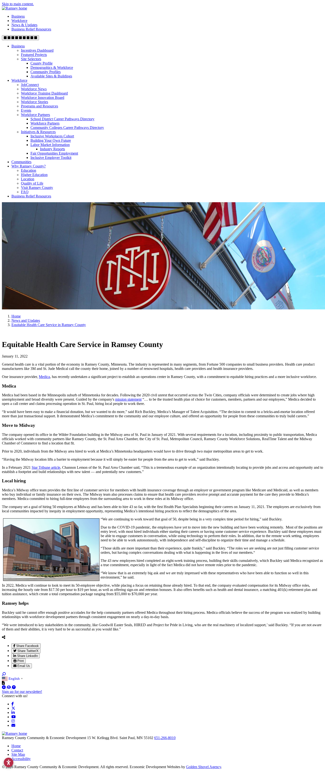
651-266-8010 (165, 738)
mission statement (128, 399)
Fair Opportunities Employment (54, 153)
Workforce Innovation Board (42, 98)
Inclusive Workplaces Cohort (52, 136)
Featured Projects (34, 55)
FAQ (25, 192)
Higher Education (34, 175)
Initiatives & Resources (38, 132)
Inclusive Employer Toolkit (50, 158)
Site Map (18, 754)
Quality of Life (32, 183)
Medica (44, 377)
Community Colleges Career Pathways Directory (67, 128)
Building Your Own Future (50, 140)
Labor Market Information (50, 145)
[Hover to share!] (3, 637)
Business (18, 16)
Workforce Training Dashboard (44, 93)
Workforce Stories (34, 102)
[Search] (4, 674)
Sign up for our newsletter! (22, 692)
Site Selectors (31, 59)
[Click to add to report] (4, 687)
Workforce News (34, 89)
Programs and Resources (39, 106)
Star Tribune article (46, 467)
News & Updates (24, 25)
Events (26, 110)
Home (16, 746)
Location (27, 179)
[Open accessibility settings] (8, 762)
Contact (17, 750)
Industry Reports (52, 149)
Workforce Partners (35, 115)
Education (28, 170)
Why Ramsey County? (28, 166)
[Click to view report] (9, 687)
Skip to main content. (18, 4)
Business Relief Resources (31, 29)
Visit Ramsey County (37, 188)
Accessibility (21, 759)
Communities (21, 162)
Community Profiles (45, 72)
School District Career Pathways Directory (62, 119)
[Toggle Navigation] (20, 37)
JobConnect (30, 85)
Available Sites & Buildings (51, 76)
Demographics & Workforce (51, 68)
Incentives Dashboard (37, 50)
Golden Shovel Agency (203, 767)
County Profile (41, 63)
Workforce (19, 21)
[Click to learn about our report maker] (14, 687)
